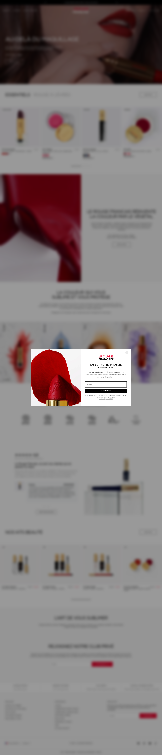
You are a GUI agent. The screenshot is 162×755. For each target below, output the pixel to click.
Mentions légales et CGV (106, 399)
